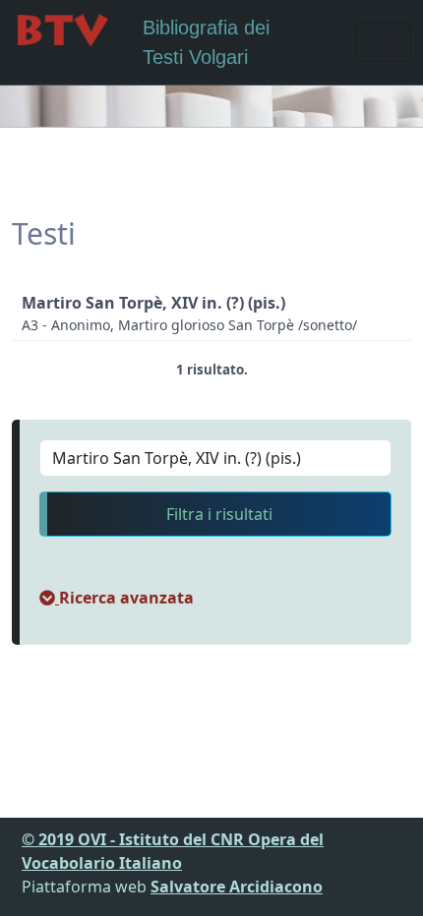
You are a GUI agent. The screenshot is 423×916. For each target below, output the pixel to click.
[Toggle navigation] (383, 42)
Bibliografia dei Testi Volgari (206, 42)
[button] (116, 597)
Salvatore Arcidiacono (237, 886)
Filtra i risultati (219, 514)
